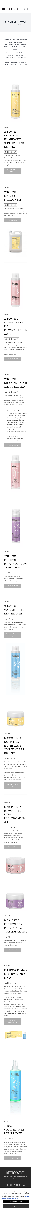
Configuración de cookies (16, 1201)
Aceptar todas (16, 1206)
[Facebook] (7, 1185)
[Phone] (24, 1185)
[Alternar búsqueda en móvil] (24, 9)
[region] (15, 1198)
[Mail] (20, 1185)
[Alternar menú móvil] (28, 9)
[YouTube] (17, 1185)
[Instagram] (11, 1185)
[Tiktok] (14, 1185)
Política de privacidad (12, 1198)
